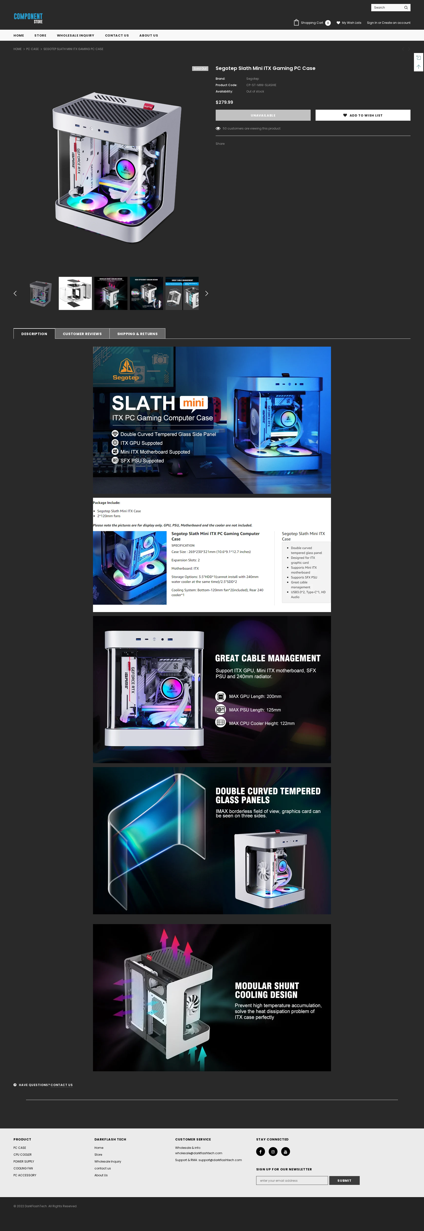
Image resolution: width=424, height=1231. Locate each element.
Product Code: (226, 85)
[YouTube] (285, 1151)
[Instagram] (273, 1151)
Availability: (224, 91)
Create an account (396, 23)
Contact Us (62, 1085)
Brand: (220, 79)
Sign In (372, 23)
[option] (110, 165)
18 (224, 128)
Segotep (252, 79)
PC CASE (32, 49)
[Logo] (28, 18)
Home (17, 49)
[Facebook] (260, 1151)
